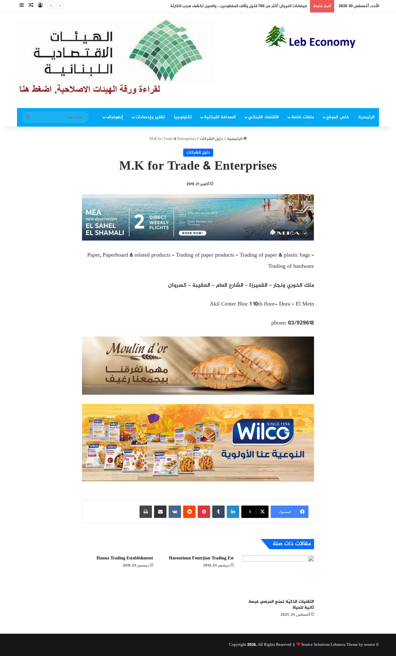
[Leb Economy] (322, 36)
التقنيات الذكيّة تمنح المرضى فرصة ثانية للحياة (281, 604)
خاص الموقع (337, 117)
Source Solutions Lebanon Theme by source (338, 644)
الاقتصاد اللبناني (263, 117)
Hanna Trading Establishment (125, 558)
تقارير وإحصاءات (150, 117)
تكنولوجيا (183, 117)
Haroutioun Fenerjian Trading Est (201, 558)
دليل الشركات (211, 139)
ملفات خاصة (302, 117)
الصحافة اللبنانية (220, 117)
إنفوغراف (114, 117)
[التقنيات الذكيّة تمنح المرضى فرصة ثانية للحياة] (278, 575)
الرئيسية (366, 117)
